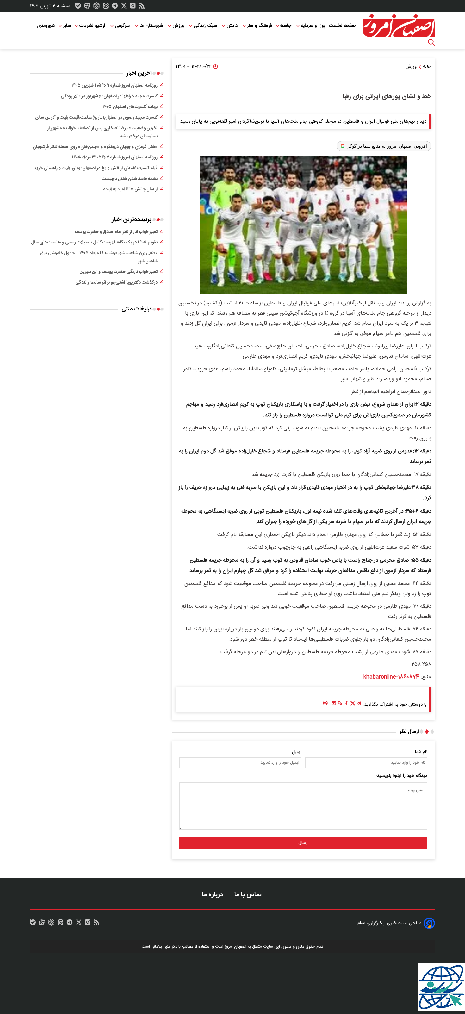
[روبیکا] (96, 7)
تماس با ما (248, 894)
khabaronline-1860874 (391, 677)
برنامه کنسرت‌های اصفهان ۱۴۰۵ (130, 107)
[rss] (142, 7)
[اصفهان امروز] (398, 26)
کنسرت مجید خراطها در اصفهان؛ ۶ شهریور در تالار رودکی (109, 96)
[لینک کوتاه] (340, 704)
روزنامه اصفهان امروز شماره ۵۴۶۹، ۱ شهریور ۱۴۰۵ (114, 85)
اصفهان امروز (235, 946)
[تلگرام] (114, 7)
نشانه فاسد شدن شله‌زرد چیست (130, 179)
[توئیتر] (124, 7)
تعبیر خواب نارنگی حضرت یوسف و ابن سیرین (119, 272)
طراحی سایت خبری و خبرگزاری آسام (389, 923)
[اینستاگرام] (133, 7)
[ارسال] (333, 704)
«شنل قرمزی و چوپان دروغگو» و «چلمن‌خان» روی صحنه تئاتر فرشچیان (95, 147)
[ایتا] (105, 7)
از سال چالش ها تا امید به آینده (130, 189)
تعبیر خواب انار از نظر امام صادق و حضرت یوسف (116, 232)
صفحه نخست (342, 26)
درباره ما (213, 894)
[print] (325, 703)
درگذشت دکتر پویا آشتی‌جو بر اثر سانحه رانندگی (116, 282)
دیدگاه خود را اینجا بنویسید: (401, 776)
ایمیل (296, 752)
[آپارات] (87, 7)
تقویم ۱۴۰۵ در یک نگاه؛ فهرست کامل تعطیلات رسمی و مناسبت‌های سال (94, 242)
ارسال (303, 843)
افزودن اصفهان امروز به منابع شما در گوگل (386, 146)
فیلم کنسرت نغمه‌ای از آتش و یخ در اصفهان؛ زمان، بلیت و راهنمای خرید (96, 168)
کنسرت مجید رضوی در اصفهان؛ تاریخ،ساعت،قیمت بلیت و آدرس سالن (96, 117)
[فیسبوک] (346, 704)
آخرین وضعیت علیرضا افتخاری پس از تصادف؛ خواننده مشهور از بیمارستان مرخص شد (102, 132)
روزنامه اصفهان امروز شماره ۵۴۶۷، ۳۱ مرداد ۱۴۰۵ (115, 157)
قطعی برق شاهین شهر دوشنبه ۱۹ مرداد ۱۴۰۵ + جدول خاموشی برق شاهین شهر (99, 257)
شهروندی (46, 26)
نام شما (421, 752)
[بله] (78, 7)
